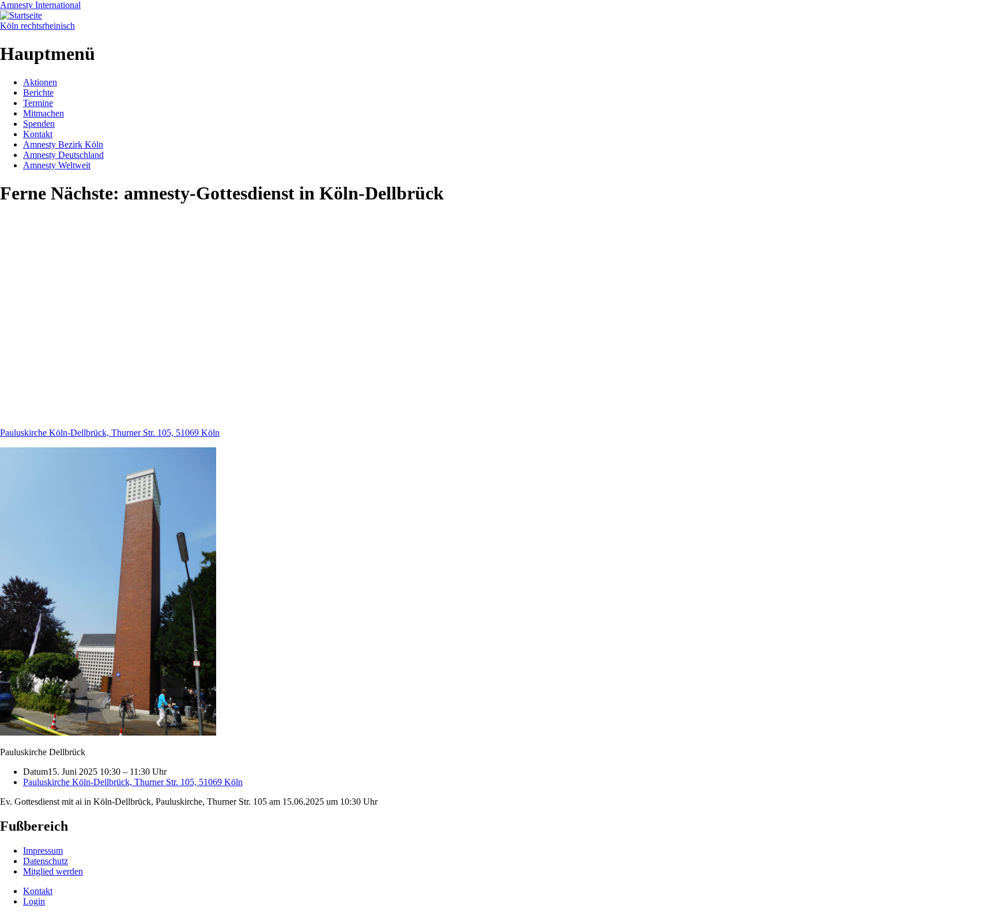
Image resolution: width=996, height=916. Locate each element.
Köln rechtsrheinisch (37, 26)
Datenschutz (45, 861)
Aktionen (40, 82)
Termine (38, 103)
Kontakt (37, 134)
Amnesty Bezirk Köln (63, 144)
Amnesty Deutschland (63, 155)
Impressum (43, 850)
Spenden (39, 124)
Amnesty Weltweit (56, 165)
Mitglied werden (53, 871)
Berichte (38, 92)
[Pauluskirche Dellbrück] (108, 732)
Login (34, 901)
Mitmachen (43, 113)
